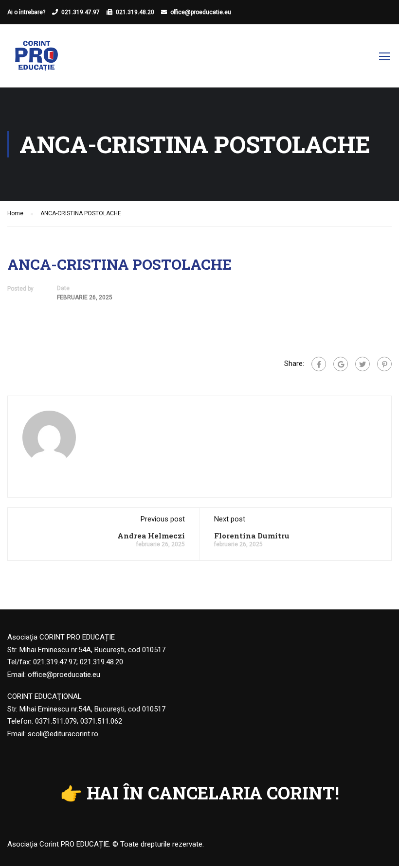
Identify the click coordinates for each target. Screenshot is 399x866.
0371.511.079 (56, 721)
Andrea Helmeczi (151, 535)
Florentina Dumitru (252, 535)
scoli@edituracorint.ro (63, 733)
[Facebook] (318, 364)
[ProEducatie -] (36, 60)
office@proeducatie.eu (200, 12)
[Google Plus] (340, 364)
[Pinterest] (384, 364)
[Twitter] (362, 364)
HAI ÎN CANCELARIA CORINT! (213, 792)
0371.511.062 (101, 721)
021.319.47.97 (80, 12)
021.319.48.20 (135, 12)
